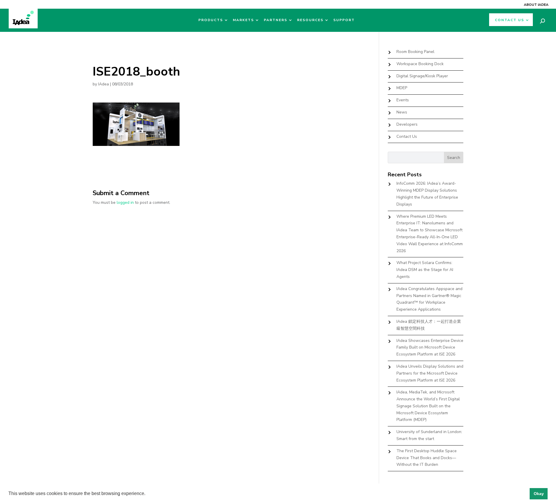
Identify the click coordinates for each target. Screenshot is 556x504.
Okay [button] (539, 493)
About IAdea (536, 4)
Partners (275, 20)
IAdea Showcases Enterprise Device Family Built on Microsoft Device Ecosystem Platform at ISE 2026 (429, 347)
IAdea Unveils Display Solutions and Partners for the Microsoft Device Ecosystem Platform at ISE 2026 (429, 373)
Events (402, 100)
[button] (147, 494)
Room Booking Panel (415, 51)
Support (344, 20)
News (401, 112)
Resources (310, 20)
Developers (407, 124)
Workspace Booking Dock (420, 64)
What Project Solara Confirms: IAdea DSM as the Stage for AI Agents (424, 269)
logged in (125, 202)
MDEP (401, 88)
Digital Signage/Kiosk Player (422, 76)
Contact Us (509, 20)
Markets (243, 20)
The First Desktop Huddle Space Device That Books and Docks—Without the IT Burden (426, 458)
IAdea (103, 84)
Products (210, 20)
